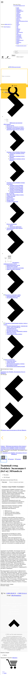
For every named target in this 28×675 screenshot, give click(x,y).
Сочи (17, 27)
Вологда (17, 39)
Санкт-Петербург (19, 32)
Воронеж (18, 24)
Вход (3, 58)
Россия (17, 7)
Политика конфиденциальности (14, 636)
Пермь (17, 23)
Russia (17, 43)
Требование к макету (14, 614)
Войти (13, 55)
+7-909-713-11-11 (22, 593)
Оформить (14, 657)
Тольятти (18, 30)
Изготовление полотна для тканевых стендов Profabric (14, 606)
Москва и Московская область (22, 21)
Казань (17, 22)
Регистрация (7, 58)
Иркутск (18, 18)
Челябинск (18, 12)
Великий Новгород (20, 40)
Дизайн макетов (14, 611)
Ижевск (17, 8)
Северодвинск (19, 17)
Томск (17, 25)
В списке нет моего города (21, 45)
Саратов (17, 13)
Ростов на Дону (19, 37)
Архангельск (18, 35)
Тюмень (17, 31)
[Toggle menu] (2, 2)
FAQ (14, 601)
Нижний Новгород (19, 11)
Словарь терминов (14, 609)
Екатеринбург (19, 9)
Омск (17, 33)
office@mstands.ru (7, 26)
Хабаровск (18, 28)
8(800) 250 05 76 (8, 24)
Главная (3, 446)
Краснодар (18, 15)
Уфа (17, 26)
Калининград (18, 42)
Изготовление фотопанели (14, 603)
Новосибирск (18, 36)
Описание (4, 482)
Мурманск (18, 16)
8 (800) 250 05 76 (11, 593)
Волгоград (18, 19)
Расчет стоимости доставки (16, 482)
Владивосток (18, 34)
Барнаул (17, 41)
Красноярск (18, 14)
